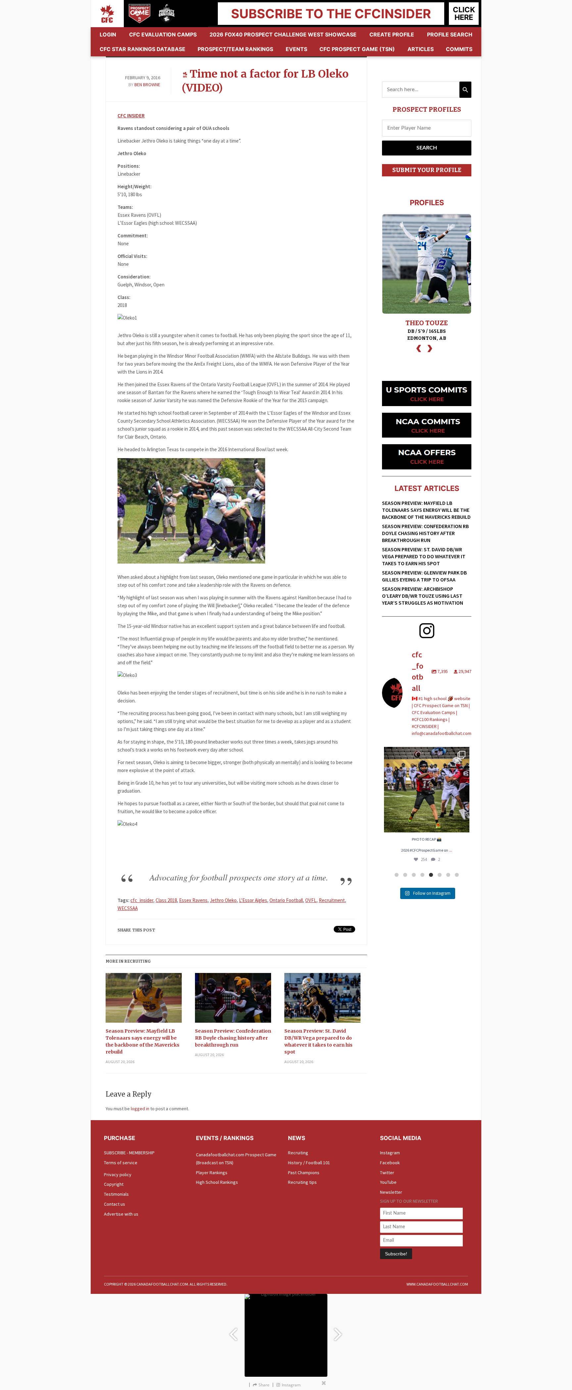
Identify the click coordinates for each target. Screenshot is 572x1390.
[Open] (426, 789)
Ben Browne (147, 85)
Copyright (113, 1184)
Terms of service (120, 1163)
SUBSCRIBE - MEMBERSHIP (129, 1153)
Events (296, 49)
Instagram (390, 1153)
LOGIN (108, 34)
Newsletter (391, 1192)
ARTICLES (420, 49)
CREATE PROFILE (391, 34)
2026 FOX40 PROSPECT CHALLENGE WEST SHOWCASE (283, 34)
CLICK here (464, 13)
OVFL (310, 900)
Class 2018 (166, 900)
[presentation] (418, 347)
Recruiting (298, 1153)
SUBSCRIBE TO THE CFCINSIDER (331, 13)
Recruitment (332, 900)
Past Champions (303, 1173)
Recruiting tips (302, 1182)
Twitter (387, 1173)
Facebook (390, 1163)
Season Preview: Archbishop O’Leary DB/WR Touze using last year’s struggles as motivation (422, 595)
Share (264, 1385)
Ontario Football (286, 900)
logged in (140, 1109)
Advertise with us (121, 1214)
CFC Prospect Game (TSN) (357, 49)
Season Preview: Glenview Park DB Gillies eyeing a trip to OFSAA (424, 576)
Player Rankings (211, 1173)
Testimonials (116, 1194)
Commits (459, 49)
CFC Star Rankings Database (142, 49)
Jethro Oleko (223, 900)
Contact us (114, 1204)
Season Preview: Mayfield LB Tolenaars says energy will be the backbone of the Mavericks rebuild (142, 1041)
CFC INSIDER (131, 115)
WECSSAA (128, 908)
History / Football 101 (309, 1163)
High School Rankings (217, 1182)
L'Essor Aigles (253, 900)
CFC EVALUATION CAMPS (163, 34)
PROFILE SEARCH (449, 34)
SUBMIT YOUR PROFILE (426, 170)
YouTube (388, 1182)
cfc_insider (141, 900)
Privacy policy (117, 1175)
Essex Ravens (193, 900)
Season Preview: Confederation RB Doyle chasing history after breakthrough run (233, 1038)
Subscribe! (396, 1253)
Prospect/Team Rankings (235, 49)
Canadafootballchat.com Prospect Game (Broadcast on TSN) (236, 1159)
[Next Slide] (339, 1331)
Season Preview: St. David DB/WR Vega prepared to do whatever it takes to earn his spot (318, 1041)
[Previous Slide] (233, 1331)
